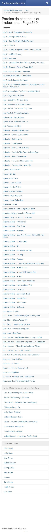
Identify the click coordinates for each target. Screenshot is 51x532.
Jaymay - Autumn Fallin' (12, 169)
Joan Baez (8, 491)
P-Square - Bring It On (12, 407)
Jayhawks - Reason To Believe (14, 156)
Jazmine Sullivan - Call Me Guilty (15, 241)
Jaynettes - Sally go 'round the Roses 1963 (19, 213)
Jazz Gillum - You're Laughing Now (16, 328)
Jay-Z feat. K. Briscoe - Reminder (15, 80)
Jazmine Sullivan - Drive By (13, 254)
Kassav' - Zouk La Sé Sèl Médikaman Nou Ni (20, 421)
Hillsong (7, 477)
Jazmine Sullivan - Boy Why (13, 230)
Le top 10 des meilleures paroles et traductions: (21, 388)
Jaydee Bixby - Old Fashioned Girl (15, 121)
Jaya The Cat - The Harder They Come (17, 108)
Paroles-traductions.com (13, 2)
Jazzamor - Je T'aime (11, 363)
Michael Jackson (10, 462)
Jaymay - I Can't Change (12, 182)
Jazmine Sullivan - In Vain (12, 276)
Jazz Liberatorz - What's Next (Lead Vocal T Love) (21, 346)
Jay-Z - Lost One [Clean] (12, 54)
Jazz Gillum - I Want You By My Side (16, 324)
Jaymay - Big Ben (9, 174)
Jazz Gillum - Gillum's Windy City (15, 320)
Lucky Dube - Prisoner (12, 412)
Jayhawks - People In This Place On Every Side (20, 152)
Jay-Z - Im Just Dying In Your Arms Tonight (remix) (22, 49)
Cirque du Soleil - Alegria (13, 431)
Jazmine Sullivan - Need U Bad (14, 298)
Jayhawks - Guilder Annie (12, 139)
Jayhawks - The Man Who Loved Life (17, 165)
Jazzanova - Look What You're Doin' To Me (19, 381)
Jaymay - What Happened (12, 195)
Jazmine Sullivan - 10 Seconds (14, 222)
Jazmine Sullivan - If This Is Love (15, 267)
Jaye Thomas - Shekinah (12, 126)
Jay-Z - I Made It (9, 45)
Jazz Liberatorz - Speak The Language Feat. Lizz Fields (24, 342)
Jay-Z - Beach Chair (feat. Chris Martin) (17, 32)
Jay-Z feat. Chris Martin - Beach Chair (17, 76)
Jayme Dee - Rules (10, 204)
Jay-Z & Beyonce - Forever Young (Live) (18, 67)
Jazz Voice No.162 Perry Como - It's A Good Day (21, 355)
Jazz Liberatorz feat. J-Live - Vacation (17, 350)
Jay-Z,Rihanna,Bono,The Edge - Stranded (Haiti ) (21, 91)
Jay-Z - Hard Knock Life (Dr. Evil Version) (18, 41)
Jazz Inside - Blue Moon (12, 333)
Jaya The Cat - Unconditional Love (16, 113)
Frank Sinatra (9, 487)
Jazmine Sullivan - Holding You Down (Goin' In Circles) (23, 263)
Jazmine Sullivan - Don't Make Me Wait (17, 250)
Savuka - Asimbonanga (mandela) (16, 397)
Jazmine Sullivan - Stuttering (13, 307)
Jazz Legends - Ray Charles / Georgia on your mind (22, 337)
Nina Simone (8, 458)
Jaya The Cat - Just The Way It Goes (16, 104)
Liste (26, 10)
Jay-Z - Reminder (9, 58)
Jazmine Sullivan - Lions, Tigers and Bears (19, 281)
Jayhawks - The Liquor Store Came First (18, 161)
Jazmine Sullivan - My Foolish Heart (16, 294)
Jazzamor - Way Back (11, 372)
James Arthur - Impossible (13, 426)
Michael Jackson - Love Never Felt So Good (20, 436)
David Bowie (8, 482)
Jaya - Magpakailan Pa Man (13, 95)
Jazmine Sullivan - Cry (11, 246)
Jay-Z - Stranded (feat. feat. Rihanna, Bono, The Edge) (23, 62)
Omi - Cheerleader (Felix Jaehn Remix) (18, 392)
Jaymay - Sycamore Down (12, 191)
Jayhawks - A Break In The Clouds (16, 130)
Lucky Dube (8, 453)
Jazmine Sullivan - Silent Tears (14, 302)
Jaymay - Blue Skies (10, 178)
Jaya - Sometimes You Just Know (15, 100)
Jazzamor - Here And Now (13, 359)
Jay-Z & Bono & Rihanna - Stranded (16, 71)
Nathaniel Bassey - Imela (13, 417)
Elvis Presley (8, 448)
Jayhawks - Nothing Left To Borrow (16, 148)
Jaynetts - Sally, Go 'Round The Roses (17, 217)
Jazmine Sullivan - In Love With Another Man (19, 272)
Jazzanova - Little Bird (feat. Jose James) (18, 376)
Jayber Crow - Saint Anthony (13, 117)
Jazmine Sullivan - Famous (13, 259)
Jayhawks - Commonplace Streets (15, 134)
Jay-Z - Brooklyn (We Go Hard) (14, 36)
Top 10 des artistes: (11, 443)
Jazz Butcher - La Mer (11, 311)
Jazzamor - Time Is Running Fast (15, 368)
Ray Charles (8, 472)
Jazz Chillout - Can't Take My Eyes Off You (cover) (21, 315)
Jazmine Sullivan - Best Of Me (14, 226)
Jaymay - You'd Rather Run (13, 200)
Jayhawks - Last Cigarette (12, 143)
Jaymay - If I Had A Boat (12, 187)
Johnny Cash (9, 467)
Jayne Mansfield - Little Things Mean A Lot (19, 209)
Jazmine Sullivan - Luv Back (13, 289)
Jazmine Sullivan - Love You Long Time (17, 285)
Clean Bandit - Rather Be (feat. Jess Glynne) (20, 402)
